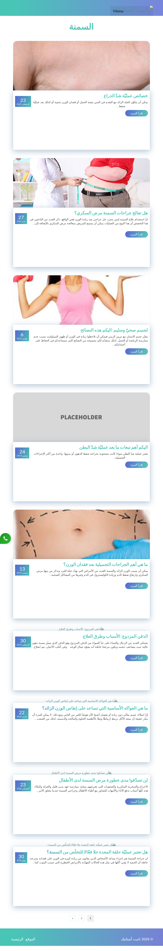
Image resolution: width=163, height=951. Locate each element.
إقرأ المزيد (136, 113)
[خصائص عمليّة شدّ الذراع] (81, 65)
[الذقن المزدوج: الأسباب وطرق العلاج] (81, 628)
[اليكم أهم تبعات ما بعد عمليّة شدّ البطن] (81, 417)
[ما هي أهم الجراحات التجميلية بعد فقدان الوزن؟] (81, 534)
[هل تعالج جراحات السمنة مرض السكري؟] (81, 182)
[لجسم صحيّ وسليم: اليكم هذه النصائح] (81, 299)
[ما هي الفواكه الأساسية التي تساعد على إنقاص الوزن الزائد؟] (81, 700)
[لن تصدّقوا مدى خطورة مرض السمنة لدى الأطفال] (81, 772)
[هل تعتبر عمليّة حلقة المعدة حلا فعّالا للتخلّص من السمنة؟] (81, 844)
